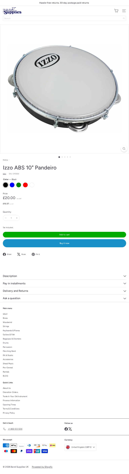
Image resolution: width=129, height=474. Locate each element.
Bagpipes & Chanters (12, 339)
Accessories (8, 359)
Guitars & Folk (9, 335)
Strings (6, 326)
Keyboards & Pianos (11, 330)
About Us (7, 388)
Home (5, 160)
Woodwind (7, 322)
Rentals (6, 372)
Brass (5, 318)
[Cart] (116, 11)
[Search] (123, 18)
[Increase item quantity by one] (17, 218)
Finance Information (11, 400)
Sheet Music (8, 363)
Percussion (7, 347)
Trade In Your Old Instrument (15, 396)
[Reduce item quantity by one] (6, 218)
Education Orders (10, 392)
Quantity (7, 212)
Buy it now (64, 243)
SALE (5, 314)
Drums (5, 343)
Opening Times (9, 405)
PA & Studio (8, 355)
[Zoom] (124, 149)
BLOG (5, 376)
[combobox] (64, 18)
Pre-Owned (8, 368)
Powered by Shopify (42, 467)
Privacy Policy (9, 413)
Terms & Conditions (11, 409)
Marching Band (9, 351)
